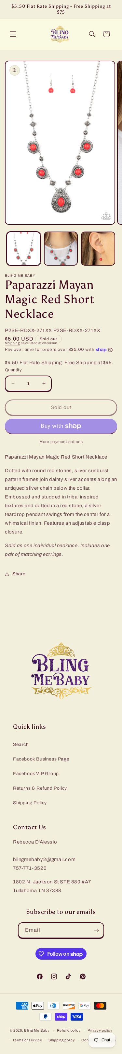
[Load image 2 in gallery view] (61, 249)
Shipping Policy (30, 802)
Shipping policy (61, 1040)
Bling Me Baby (36, 1030)
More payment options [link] (61, 441)
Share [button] (19, 573)
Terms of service (27, 1040)
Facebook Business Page (41, 759)
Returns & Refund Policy (40, 788)
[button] (13, 34)
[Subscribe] (96, 930)
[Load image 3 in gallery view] (98, 249)
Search (21, 744)
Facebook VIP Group (36, 773)
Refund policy (69, 1030)
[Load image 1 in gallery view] (24, 249)
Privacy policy (100, 1030)
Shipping (12, 343)
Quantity (13, 370)
